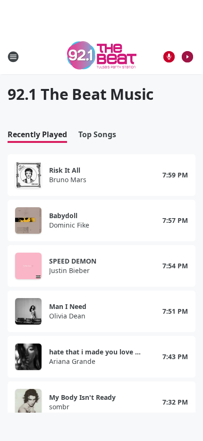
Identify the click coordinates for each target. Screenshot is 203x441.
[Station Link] (101, 56)
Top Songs (97, 135)
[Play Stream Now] (187, 56)
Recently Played (37, 135)
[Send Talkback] (169, 56)
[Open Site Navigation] (13, 56)
